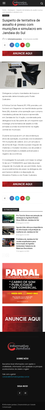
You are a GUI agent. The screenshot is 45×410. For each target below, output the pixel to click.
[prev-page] (3, 255)
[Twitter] (17, 45)
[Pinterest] (22, 45)
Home (4, 10)
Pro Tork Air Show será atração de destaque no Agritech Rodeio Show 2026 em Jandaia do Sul (29, 218)
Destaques (11, 10)
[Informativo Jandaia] (3, 39)
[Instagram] (25, 393)
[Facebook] (12, 45)
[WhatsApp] (28, 45)
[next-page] (7, 255)
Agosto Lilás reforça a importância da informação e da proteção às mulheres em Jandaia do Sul (29, 229)
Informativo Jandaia (15, 39)
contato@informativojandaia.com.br (15, 377)
